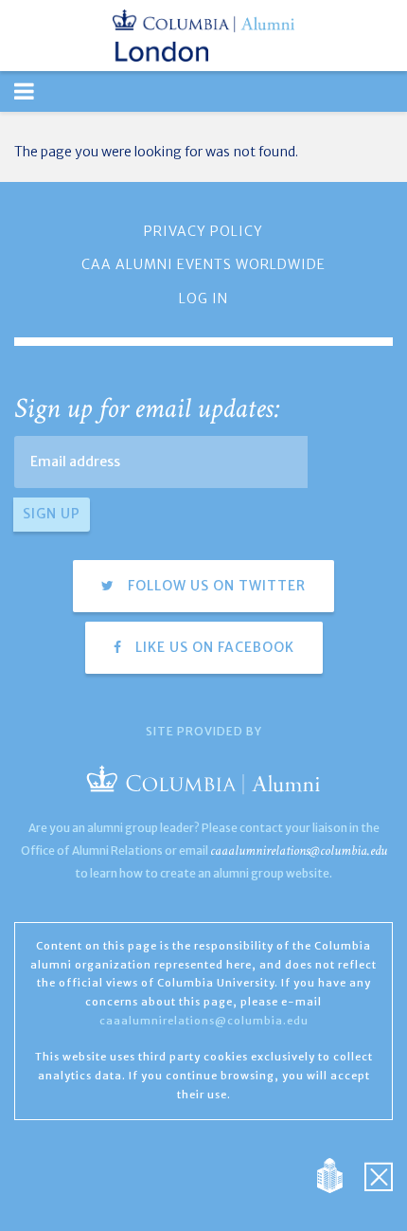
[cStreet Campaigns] (378, 1174)
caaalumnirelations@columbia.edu (298, 851)
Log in (203, 298)
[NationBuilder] (339, 1174)
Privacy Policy (203, 231)
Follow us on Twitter (215, 585)
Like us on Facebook (213, 647)
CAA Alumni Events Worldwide (203, 264)
